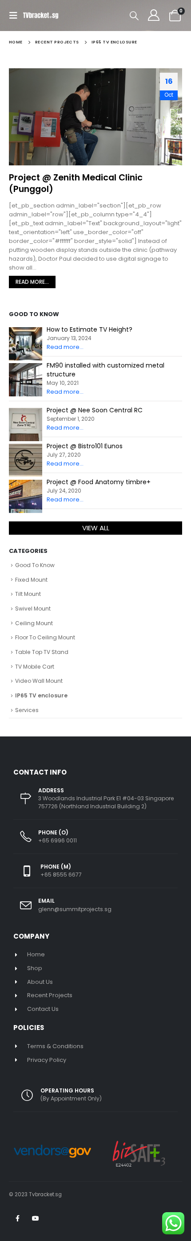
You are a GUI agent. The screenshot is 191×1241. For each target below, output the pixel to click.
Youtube (35, 1218)
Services (27, 710)
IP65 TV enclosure (41, 695)
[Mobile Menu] (16, 15)
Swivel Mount (33, 608)
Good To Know (35, 565)
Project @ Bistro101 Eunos (85, 446)
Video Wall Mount (39, 681)
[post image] (95, 116)
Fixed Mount (31, 579)
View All (95, 527)
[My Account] (153, 15)
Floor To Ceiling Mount (45, 637)
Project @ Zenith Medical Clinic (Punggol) (76, 183)
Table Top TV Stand (41, 652)
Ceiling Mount (34, 623)
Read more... (32, 282)
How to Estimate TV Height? (89, 329)
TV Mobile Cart (34, 666)
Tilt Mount (28, 594)
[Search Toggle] (134, 15)
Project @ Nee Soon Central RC (95, 410)
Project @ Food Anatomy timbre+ (99, 482)
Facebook (17, 1218)
